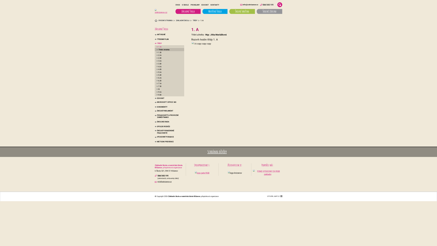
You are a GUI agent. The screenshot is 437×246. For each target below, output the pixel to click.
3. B (159, 64)
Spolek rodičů (163, 127)
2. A (159, 55)
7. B (159, 86)
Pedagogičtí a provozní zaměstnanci (167, 116)
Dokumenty (162, 107)
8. (159, 89)
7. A (159, 84)
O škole (185, 5)
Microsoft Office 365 (166, 102)
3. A (159, 61)
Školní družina (242, 11)
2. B (159, 58)
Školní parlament (165, 111)
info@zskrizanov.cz (250, 5)
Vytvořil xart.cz (273, 196)
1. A (159, 47)
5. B (159, 75)
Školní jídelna (269, 11)
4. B (159, 69)
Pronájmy (195, 5)
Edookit (205, 5)
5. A (159, 72)
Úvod (177, 5)
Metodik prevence (165, 142)
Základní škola (188, 11)
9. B (159, 95)
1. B (159, 53)
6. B (159, 81)
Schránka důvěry (217, 151)
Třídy (159, 43)
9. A (159, 92)
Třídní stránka (163, 50)
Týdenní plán (163, 39)
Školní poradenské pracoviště (165, 132)
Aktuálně (161, 35)
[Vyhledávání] (279, 4)
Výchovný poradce (165, 137)
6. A (159, 78)
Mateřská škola (215, 11)
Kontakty (215, 5)
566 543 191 (268, 5)
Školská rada (163, 122)
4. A (159, 67)
